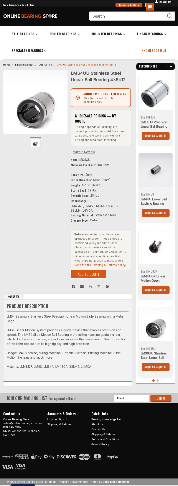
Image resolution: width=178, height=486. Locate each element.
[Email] (82, 286)
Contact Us (98, 429)
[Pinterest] (107, 286)
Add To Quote (88, 274)
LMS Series (45, 64)
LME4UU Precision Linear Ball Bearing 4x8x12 (154, 126)
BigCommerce (79, 481)
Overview (13, 296)
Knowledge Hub (154, 50)
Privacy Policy (100, 444)
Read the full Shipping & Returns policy (99, 265)
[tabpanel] (155, 109)
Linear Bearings (150, 33)
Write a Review (84, 152)
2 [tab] (158, 380)
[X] (99, 286)
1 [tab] (153, 380)
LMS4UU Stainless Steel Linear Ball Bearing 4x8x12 (86, 64)
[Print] (90, 286)
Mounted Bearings (107, 33)
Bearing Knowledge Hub (106, 419)
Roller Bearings (63, 33)
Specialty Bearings (27, 50)
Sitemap (50, 481)
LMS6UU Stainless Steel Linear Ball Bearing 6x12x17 (154, 357)
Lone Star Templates (116, 481)
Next (171, 67)
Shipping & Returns (59, 424)
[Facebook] (73, 286)
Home (6, 64)
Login (50, 419)
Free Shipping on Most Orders (18, 5)
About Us (97, 424)
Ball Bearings (23, 33)
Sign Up (63, 419)
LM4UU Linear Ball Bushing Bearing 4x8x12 (154, 203)
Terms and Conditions (105, 439)
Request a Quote (156, 135)
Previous (167, 67)
